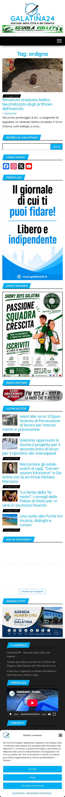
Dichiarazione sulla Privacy (39, 793)
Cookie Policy (18, 793)
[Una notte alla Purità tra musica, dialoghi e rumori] (9, 519)
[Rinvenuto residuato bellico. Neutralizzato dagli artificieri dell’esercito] (32, 74)
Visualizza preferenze (32, 785)
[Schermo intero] (54, 714)
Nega (32, 777)
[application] (32, 702)
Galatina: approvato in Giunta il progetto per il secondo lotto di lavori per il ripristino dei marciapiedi (31, 447)
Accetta (32, 769)
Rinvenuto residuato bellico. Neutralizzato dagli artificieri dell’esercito (27, 104)
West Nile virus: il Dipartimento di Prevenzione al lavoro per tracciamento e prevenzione (31, 423)
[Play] (10, 714)
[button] (60, 735)
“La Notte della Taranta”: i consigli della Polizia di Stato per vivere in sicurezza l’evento (30, 499)
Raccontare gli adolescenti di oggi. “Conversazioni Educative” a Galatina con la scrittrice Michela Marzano (32, 473)
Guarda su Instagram (32, 591)
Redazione (11, 113)
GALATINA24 (32, 18)
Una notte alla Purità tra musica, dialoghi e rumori (41, 520)
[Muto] (49, 714)
